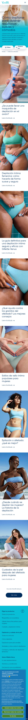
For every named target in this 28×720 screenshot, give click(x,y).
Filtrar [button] (8, 47)
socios (7, 681)
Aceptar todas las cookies (13, 708)
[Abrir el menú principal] (25, 2)
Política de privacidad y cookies (12, 694)
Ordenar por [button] (20, 47)
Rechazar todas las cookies (13, 712)
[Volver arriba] (22, 611)
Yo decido (13, 716)
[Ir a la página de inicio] (5, 2)
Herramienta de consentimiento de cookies (12, 701)
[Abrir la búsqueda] (23, 2)
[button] (14, 595)
